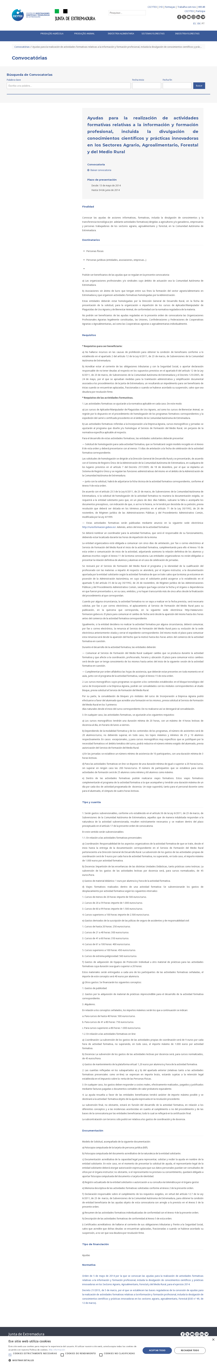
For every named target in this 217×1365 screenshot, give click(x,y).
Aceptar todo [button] (157, 1350)
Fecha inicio (138, 79)
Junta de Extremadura (26, 1334)
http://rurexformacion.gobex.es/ (99, 527)
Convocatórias (22, 46)
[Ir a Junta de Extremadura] (75, 14)
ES (194, 23)
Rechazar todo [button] (190, 1350)
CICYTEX (152, 6)
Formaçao (170, 6)
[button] (10, 1354)
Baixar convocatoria (100, 170)
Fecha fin (167, 79)
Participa (200, 11)
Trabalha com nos (186, 6)
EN (199, 23)
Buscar (199, 85)
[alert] (108, 1350)
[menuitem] (54, 34)
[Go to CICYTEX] (31, 15)
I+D (161, 6)
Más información (57, 1349)
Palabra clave (14, 79)
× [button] (213, 1339)
